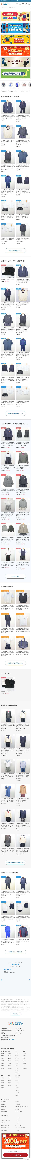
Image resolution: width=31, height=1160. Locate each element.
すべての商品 (4, 1101)
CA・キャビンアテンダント (21, 1106)
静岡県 (16, 1070)
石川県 (16, 1058)
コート (16, 1122)
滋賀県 (24, 1055)
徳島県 (9, 1078)
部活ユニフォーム (5, 1127)
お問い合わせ (4, 1033)
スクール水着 (4, 1130)
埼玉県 (9, 1060)
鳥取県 (2, 1078)
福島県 (2, 1068)
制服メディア (18, 1033)
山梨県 (16, 1063)
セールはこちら (15, 576)
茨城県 (9, 1053)
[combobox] (16, 4)
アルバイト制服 (18, 1111)
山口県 (2, 1087)
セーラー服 (17, 1117)
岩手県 (2, 1058)
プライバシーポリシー (20, 1030)
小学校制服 (17, 1104)
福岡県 (16, 1078)
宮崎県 (16, 1090)
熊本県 (16, 1085)
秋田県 (2, 1063)
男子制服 (17, 1130)
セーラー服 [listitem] (18, 91)
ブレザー (3, 1117)
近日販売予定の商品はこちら (15, 663)
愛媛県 (9, 1082)
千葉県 (9, 1063)
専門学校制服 (4, 1111)
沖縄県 (16, 1095)
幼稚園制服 (3, 1106)
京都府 (24, 1058)
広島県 (2, 1085)
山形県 (2, 1065)
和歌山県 (25, 1068)
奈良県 (24, 1065)
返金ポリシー (18, 1032)
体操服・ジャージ (5, 1125)
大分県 (16, 1087)
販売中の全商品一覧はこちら (15, 413)
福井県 (16, 1060)
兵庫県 (24, 1063)
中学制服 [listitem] (11, 91)
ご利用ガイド (4, 1028)
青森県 (2, 1055)
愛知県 (16, 1073)
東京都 (9, 1065)
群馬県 (9, 1058)
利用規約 (3, 1032)
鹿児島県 (17, 1092)
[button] (2, 980)
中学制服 (3, 1104)
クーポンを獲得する (15, 1155)
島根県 (2, 1080)
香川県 (9, 1080)
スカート (3, 1122)
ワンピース (17, 1120)
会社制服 (3, 1109)
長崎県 (16, 1082)
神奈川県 (10, 1068)
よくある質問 (18, 1028)
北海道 (2, 1053)
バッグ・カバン (18, 1125)
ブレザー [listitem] (27, 91)
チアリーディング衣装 (20, 1127)
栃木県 (9, 1055)
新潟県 (16, 1053)
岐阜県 (16, 1068)
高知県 (9, 1085)
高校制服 (17, 1101)
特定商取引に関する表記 (6, 1030)
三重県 (24, 1053)
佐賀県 (16, 1080)
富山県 (16, 1055)
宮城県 (2, 1060)
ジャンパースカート (5, 1120)
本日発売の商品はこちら (15, 250)
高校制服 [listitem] (4, 91)
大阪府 (24, 1060)
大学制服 (17, 1109)
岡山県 (2, 1082)
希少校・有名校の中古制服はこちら (15, 862)
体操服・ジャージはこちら (15, 952)
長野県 (16, 1065)
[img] (15, 964)
